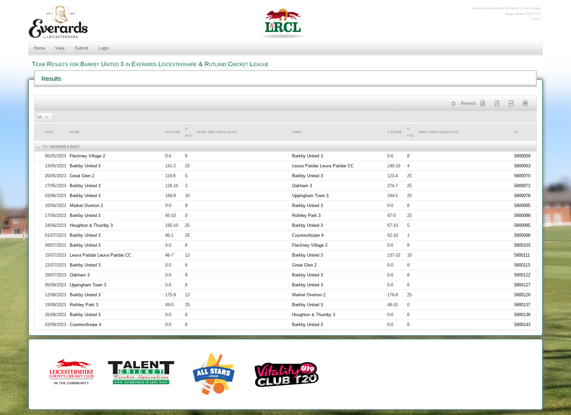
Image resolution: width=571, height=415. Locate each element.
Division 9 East (65, 146)
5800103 (522, 245)
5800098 (522, 235)
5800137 (522, 304)
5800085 (522, 205)
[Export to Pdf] (498, 103)
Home (39, 48)
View (59, 48)
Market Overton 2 (86, 205)
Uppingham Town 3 (310, 195)
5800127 (522, 284)
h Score (172, 132)
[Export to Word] (526, 103)
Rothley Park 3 (306, 215)
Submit (81, 48)
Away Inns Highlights (439, 132)
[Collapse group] (37, 147)
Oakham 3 (302, 185)
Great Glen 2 (82, 175)
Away (297, 132)
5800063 (522, 165)
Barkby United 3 (307, 155)
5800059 (522, 155)
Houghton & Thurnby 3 (91, 225)
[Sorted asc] (47, 117)
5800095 (522, 225)
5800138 (522, 314)
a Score (394, 132)
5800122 (522, 274)
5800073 (522, 185)
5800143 (522, 324)
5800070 (522, 175)
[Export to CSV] (512, 103)
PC (516, 132)
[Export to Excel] (484, 103)
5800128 (522, 294)
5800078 (522, 195)
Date (49, 132)
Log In (536, 19)
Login (103, 48)
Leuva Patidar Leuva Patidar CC (323, 165)
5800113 (522, 265)
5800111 (522, 255)
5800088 (522, 215)
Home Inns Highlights (217, 132)
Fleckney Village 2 (87, 155)
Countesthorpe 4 (308, 235)
